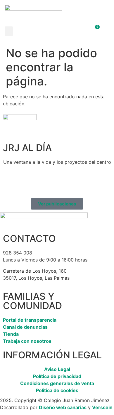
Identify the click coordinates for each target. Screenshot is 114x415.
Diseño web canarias (63, 407)
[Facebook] (10, 183)
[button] (9, 31)
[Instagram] (26, 183)
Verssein (102, 407)
